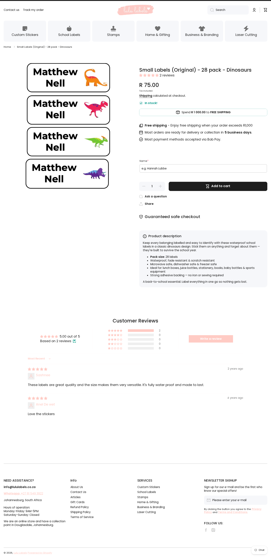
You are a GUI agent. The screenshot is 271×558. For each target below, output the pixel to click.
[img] (37, 369)
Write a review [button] (211, 339)
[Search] (210, 10)
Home (7, 46)
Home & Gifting (148, 502)
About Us (76, 487)
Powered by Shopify (40, 553)
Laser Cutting (146, 512)
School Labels (146, 492)
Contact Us (78, 492)
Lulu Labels (20, 553)
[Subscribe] (262, 500)
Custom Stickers (148, 487)
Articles (75, 497)
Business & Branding (151, 507)
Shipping (145, 96)
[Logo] (135, 10)
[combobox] (228, 10)
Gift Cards (77, 502)
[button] (149, 75)
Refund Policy (79, 507)
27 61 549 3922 (23, 493)
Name (144, 161)
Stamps (142, 497)
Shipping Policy (80, 512)
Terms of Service (82, 517)
